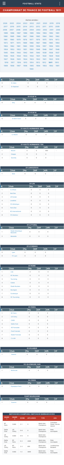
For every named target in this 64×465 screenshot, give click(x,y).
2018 (58, 23)
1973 (57, 39)
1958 (38, 46)
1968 (31, 43)
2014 (25, 26)
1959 (31, 46)
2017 (6, 26)
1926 (12, 59)
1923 (32, 59)
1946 (57, 49)
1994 (38, 33)
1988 (18, 36)
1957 (44, 46)
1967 (38, 43)
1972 (6, 43)
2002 (45, 30)
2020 (45, 23)
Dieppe (13, 154)
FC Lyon (14, 256)
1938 (51, 53)
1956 (51, 46)
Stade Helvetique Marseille (16, 232)
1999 (6, 33)
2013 (31, 26)
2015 (18, 26)
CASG (13, 320)
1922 (38, 59)
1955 (57, 46)
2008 (5, 30)
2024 (18, 23)
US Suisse (13, 197)
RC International (15, 211)
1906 (25, 66)
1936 (6, 56)
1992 (51, 33)
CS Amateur (14, 215)
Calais (13, 283)
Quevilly (13, 158)
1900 (31, 69)
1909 (6, 66)
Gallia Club (14, 324)
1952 (19, 49)
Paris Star (13, 208)
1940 (38, 53)
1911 (50, 62)
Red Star (13, 193)
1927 (6, 59)
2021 (38, 23)
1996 (25, 33)
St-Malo (13, 83)
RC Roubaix (14, 275)
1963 (6, 46)
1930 (44, 56)
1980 (12, 39)
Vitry (13, 102)
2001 (51, 30)
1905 (32, 66)
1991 (57, 33)
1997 (19, 33)
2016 (12, 26)
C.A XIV (13, 338)
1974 (51, 39)
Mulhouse (14, 370)
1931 (38, 56)
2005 (25, 30)
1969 (25, 43)
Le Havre (15, 134)
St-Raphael (15, 86)
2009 (57, 26)
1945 (6, 53)
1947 (51, 49)
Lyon (13, 252)
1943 (19, 53)
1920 (51, 59)
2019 (51, 23)
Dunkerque (14, 293)
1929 (51, 56)
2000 (58, 30)
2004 (32, 30)
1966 (44, 43)
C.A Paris (13, 190)
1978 (25, 39)
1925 (19, 59)
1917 (13, 62)
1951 (25, 49)
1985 (38, 36)
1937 (57, 53)
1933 (25, 56)
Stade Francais (16, 335)
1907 (19, 66)
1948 (44, 49)
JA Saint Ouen (16, 118)
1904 (38, 66)
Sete (13, 174)
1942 (25, 53)
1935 (12, 56)
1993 (45, 33)
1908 (12, 66)
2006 (18, 30)
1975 (44, 39)
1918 (6, 62)
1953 (12, 49)
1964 (57, 43)
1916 (19, 62)
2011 (44, 26)
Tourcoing (14, 279)
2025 (12, 23)
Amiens (13, 354)
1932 (32, 56)
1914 (31, 62)
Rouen (13, 150)
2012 (38, 26)
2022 (32, 23)
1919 (57, 59)
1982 (57, 36)
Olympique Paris (16, 386)
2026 (5, 23)
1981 (6, 39)
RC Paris (13, 313)
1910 (57, 62)
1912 (44, 62)
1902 (51, 66)
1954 (6, 49)
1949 (38, 49)
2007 (12, 30)
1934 (19, 56)
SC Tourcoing (15, 297)
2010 (51, 26)
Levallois (13, 200)
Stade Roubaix (15, 286)
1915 (25, 62)
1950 (31, 49)
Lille (12, 272)
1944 (12, 53)
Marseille (14, 236)
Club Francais (15, 331)
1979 (18, 39)
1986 (31, 36)
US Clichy (14, 317)
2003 (38, 30)
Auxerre (13, 402)
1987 (25, 36)
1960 (25, 46)
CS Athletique (14, 204)
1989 (12, 36)
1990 (6, 36)
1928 (57, 56)
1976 (38, 39)
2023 (25, 23)
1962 (12, 46)
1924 (25, 59)
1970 (18, 43)
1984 (44, 36)
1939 (44, 53)
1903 (45, 66)
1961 (18, 46)
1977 (31, 39)
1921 (44, 59)
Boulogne (14, 290)
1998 (12, 33)
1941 (31, 53)
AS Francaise (15, 327)
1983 (51, 36)
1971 (12, 43)
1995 (32, 33)
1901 (57, 66)
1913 (38, 62)
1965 (51, 43)
